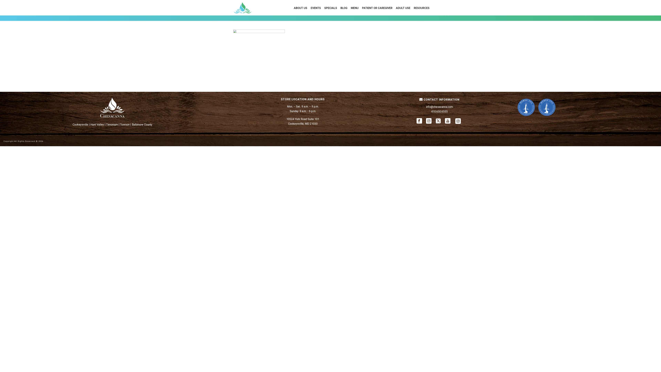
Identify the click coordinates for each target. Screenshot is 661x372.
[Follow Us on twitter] (438, 121)
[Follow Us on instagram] (429, 121)
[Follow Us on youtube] (447, 121)
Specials (330, 8)
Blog (343, 8)
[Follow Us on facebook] (419, 121)
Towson (125, 124)
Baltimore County (142, 124)
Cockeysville (80, 124)
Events (316, 8)
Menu (355, 8)
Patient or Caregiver (377, 8)
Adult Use (403, 8)
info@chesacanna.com (439, 106)
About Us (300, 8)
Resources (421, 8)
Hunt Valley (97, 124)
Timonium (112, 124)
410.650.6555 (439, 111)
